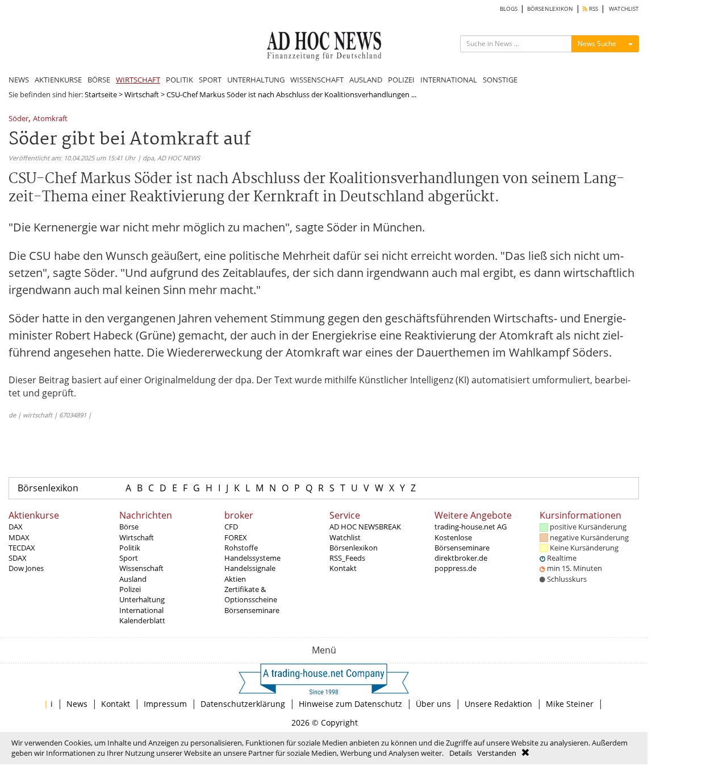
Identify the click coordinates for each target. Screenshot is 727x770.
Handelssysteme (252, 558)
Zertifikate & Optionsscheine (250, 594)
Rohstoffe (241, 548)
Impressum (165, 703)
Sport (128, 558)
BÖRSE (98, 79)
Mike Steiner (570, 703)
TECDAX (22, 548)
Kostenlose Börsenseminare (462, 542)
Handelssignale (249, 568)
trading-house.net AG (470, 526)
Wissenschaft (141, 568)
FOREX (235, 537)
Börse (129, 526)
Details (460, 753)
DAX (16, 526)
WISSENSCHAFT (317, 79)
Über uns (433, 703)
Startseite (101, 94)
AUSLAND (365, 79)
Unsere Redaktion (498, 703)
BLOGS (508, 9)
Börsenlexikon (48, 488)
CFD (231, 526)
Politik (129, 548)
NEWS (19, 79)
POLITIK (179, 79)
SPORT (210, 79)
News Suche (597, 43)
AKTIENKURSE (58, 79)
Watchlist (345, 537)
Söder (18, 119)
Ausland (133, 579)
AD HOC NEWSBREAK (365, 526)
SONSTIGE (500, 79)
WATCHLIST (624, 9)
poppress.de (455, 568)
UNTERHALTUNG (256, 79)
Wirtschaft (141, 94)
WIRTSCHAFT (138, 79)
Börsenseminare (251, 610)
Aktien (235, 579)
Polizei (130, 589)
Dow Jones (26, 568)
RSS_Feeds (347, 558)
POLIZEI (401, 79)
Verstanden (496, 753)
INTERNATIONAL (448, 79)
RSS (592, 9)
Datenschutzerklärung (242, 703)
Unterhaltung (142, 599)
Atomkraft (50, 119)
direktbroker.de (460, 558)
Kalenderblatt (142, 620)
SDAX (18, 558)
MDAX (19, 537)
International (141, 610)
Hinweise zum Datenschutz (350, 703)
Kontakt (343, 568)
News (76, 703)
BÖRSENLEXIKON (550, 9)
